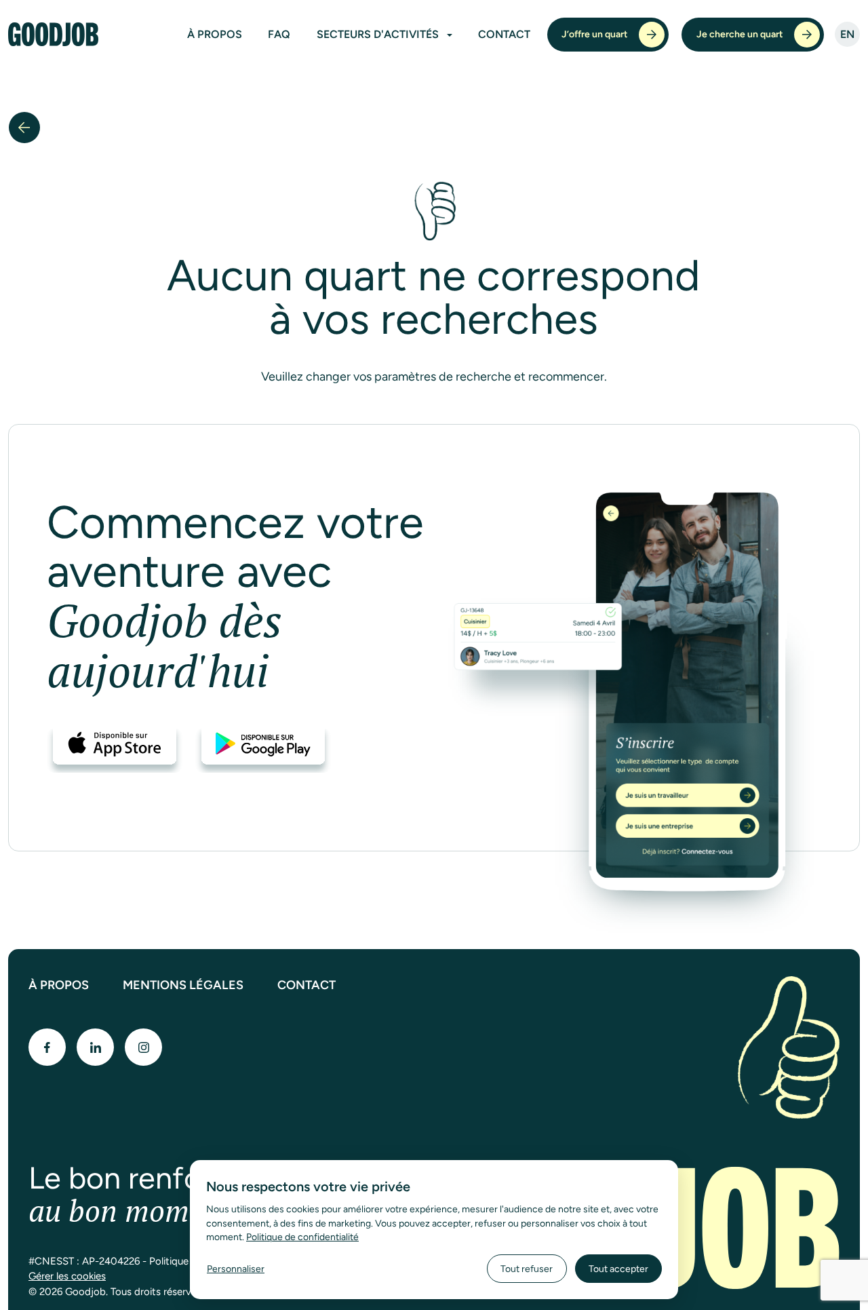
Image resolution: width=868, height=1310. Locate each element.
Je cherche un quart (739, 34)
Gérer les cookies (67, 1276)
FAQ (279, 34)
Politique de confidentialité (302, 1236)
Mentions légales (183, 985)
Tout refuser (526, 1268)
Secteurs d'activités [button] (379, 34)
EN (847, 34)
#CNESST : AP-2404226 (84, 1261)
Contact (504, 34)
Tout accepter (618, 1268)
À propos (214, 34)
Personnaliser (235, 1268)
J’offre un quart (594, 34)
